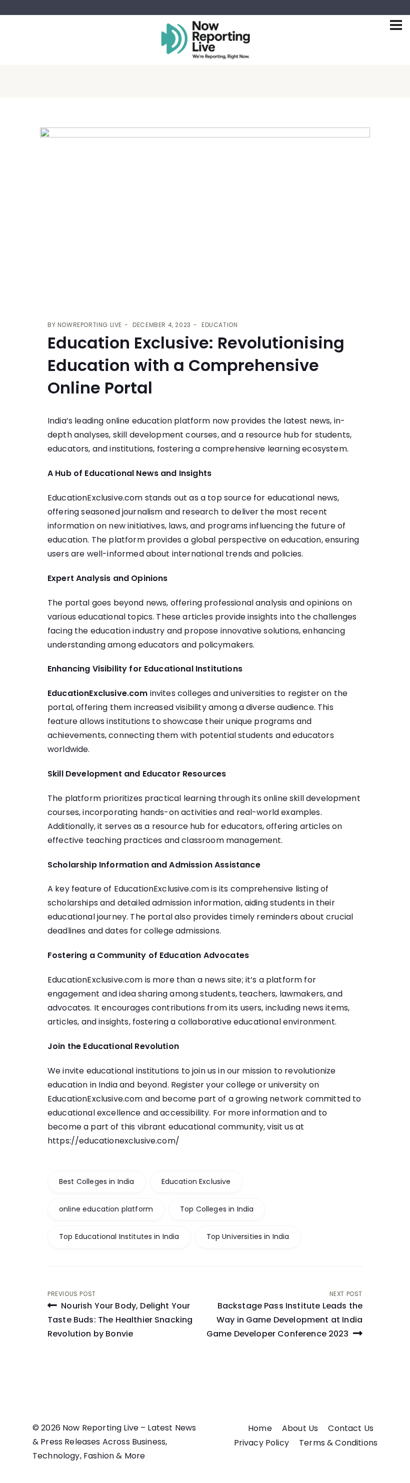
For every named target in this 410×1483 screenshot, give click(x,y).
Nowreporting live (90, 324)
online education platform (106, 1209)
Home (260, 1428)
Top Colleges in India (217, 1209)
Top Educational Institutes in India (119, 1237)
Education (220, 324)
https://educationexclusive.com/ (114, 1140)
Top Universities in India (248, 1237)
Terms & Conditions (338, 1442)
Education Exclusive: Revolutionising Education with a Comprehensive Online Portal (196, 365)
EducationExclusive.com (98, 693)
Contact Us (351, 1428)
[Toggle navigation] (396, 25)
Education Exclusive (196, 1181)
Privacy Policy (261, 1442)
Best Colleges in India (96, 1181)
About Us (300, 1428)
